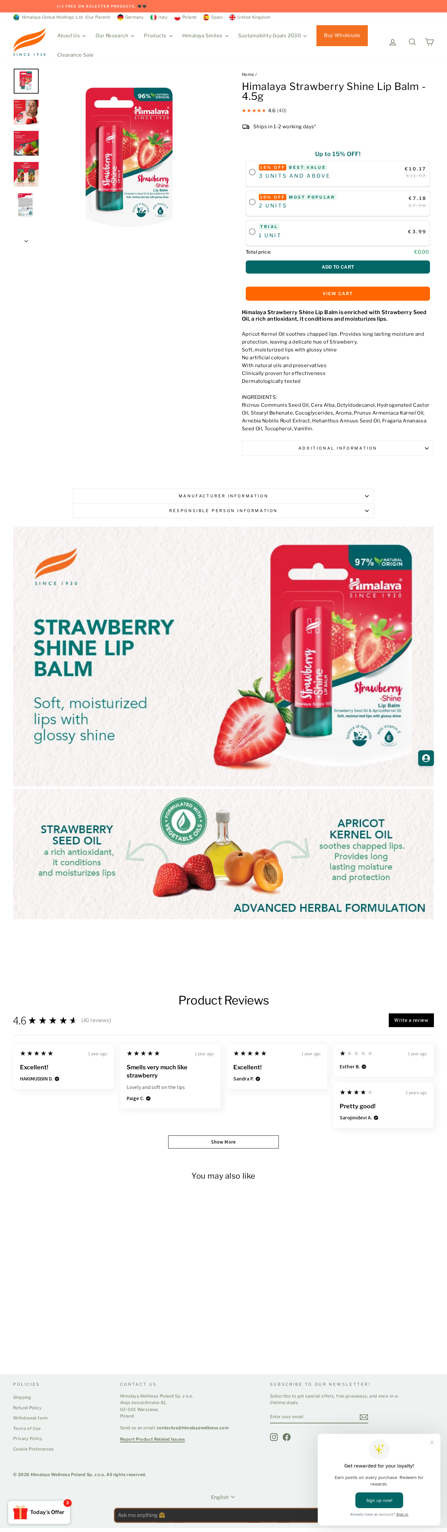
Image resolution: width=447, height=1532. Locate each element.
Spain (217, 17)
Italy (163, 17)
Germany (134, 17)
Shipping (22, 1397)
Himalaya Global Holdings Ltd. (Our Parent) (65, 17)
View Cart (338, 293)
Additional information (337, 448)
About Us (69, 36)
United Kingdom (254, 17)
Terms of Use (27, 1428)
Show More (223, 1142)
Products (155, 36)
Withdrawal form (30, 1418)
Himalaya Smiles (203, 36)
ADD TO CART (338, 267)
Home (248, 74)
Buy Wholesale (342, 35)
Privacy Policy (27, 1438)
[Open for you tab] (426, 758)
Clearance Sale (75, 55)
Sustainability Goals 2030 (270, 36)
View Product (38, 1344)
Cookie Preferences (33, 1449)
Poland (189, 17)
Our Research (112, 36)
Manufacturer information (223, 495)
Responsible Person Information (223, 510)
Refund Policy (27, 1407)
